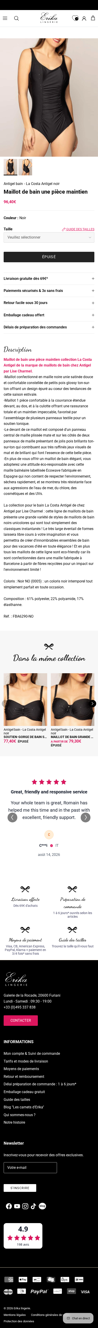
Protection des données (19, 1321)
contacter (20, 1020)
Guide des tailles (80, 229)
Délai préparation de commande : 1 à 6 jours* (40, 1084)
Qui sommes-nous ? (20, 1115)
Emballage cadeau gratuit (24, 1092)
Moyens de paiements (21, 1069)
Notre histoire (14, 1122)
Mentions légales (15, 1315)
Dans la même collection (49, 658)
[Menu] (5, 18)
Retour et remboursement (24, 1076)
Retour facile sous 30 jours (25, 303)
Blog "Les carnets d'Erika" (24, 1107)
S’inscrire (19, 1188)
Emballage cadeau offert (24, 315)
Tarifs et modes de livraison (26, 1061)
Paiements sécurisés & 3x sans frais (33, 290)
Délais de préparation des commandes (35, 327)
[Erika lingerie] (49, 17)
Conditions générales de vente (50, 1315)
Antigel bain (13, 184)
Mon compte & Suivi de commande (32, 1053)
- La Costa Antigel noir (41, 184)
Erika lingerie (22, 1308)
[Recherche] (19, 18)
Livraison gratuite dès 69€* (26, 278)
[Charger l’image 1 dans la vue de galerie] (49, 97)
